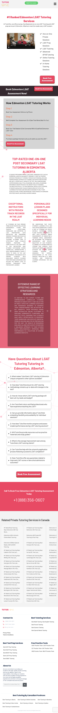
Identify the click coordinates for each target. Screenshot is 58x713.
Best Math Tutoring (37, 622)
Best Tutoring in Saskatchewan (11, 706)
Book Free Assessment (47, 79)
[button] (29, 377)
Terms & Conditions (8, 635)
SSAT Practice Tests (37, 645)
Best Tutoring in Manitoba (45, 699)
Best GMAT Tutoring (8, 658)
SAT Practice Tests (47, 648)
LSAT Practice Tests (48, 645)
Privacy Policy (6, 633)
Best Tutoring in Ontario (26, 703)
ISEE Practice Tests (37, 651)
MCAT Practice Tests (48, 651)
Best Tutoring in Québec (41, 703)
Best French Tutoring (37, 624)
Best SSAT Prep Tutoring (10, 650)
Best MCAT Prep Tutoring (10, 653)
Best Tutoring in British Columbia (26, 699)
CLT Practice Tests (37, 648)
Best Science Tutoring (37, 627)
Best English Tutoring (48, 622)
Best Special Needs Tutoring (39, 630)
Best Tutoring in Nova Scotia (10, 703)
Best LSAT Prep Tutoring (10, 655)
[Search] (25, 685)
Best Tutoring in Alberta (9, 699)
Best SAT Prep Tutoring (9, 647)
